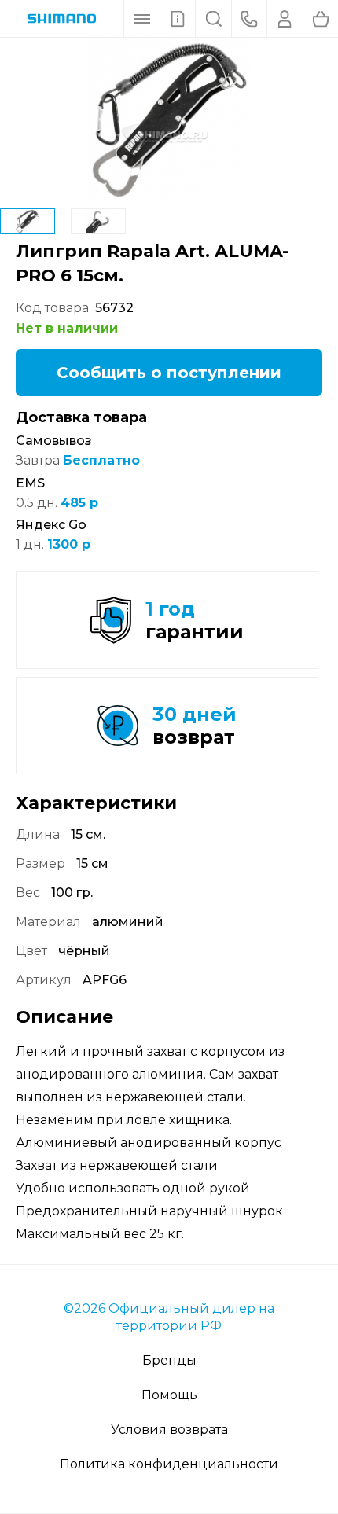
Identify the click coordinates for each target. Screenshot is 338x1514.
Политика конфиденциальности (169, 1464)
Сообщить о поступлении (169, 372)
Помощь (169, 1394)
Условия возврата (169, 1429)
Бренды (169, 1360)
